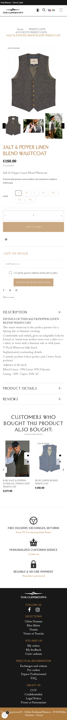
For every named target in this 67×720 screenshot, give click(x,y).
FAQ (33, 678)
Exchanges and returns (33, 666)
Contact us (33, 554)
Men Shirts (33, 625)
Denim (33, 629)
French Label (18, 2)
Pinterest (17, 290)
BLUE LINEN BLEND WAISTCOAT (46, 482)
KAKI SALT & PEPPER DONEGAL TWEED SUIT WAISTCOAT (16, 484)
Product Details (20, 388)
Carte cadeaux (33, 654)
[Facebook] (29, 610)
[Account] (37, 10)
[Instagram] (38, 610)
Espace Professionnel (33, 674)
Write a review (8, 297)
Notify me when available (33, 282)
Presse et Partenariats (33, 702)
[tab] (33, 312)
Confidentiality (33, 694)
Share (5, 290)
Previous (4, 126)
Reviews (10, 399)
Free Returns (6, 2)
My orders (33, 646)
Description (15, 312)
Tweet (11, 290)
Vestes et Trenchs (33, 633)
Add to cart (33, 227)
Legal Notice (33, 698)
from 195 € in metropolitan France (33, 532)
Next (63, 126)
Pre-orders (33, 670)
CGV (33, 690)
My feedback (33, 650)
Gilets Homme (33, 621)
